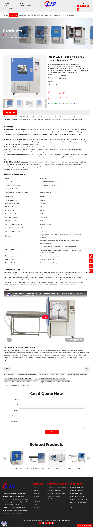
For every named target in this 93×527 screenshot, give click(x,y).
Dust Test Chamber (54, 496)
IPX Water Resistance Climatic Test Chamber (50, 378)
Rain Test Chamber (54, 499)
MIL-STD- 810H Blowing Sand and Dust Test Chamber (56, 469)
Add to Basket (60, 98)
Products (36, 490)
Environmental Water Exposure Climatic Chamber (21, 382)
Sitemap (57, 520)
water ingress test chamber (77, 375)
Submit (52, 432)
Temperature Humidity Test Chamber (16, 469)
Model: (50, 74)
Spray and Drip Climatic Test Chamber (52, 375)
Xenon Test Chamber (54, 490)
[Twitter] (88, 6)
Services (36, 499)
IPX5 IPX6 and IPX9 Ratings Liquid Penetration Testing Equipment (77, 469)
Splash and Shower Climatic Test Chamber (55, 382)
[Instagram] (78, 9)
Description (10, 112)
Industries (36, 496)
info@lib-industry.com (78, 496)
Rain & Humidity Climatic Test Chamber (17, 385)
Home (35, 488)
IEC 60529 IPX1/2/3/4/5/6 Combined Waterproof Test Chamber (36, 469)
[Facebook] (78, 6)
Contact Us (37, 507)
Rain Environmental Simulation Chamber (18, 378)
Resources (37, 501)
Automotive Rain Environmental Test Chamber (20, 375)
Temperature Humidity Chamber (58, 488)
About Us (36, 493)
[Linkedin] (81, 6)
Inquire (59, 93)
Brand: (50, 77)
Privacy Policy (65, 520)
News (35, 504)
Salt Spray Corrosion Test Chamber (59, 493)
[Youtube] (84, 6)
